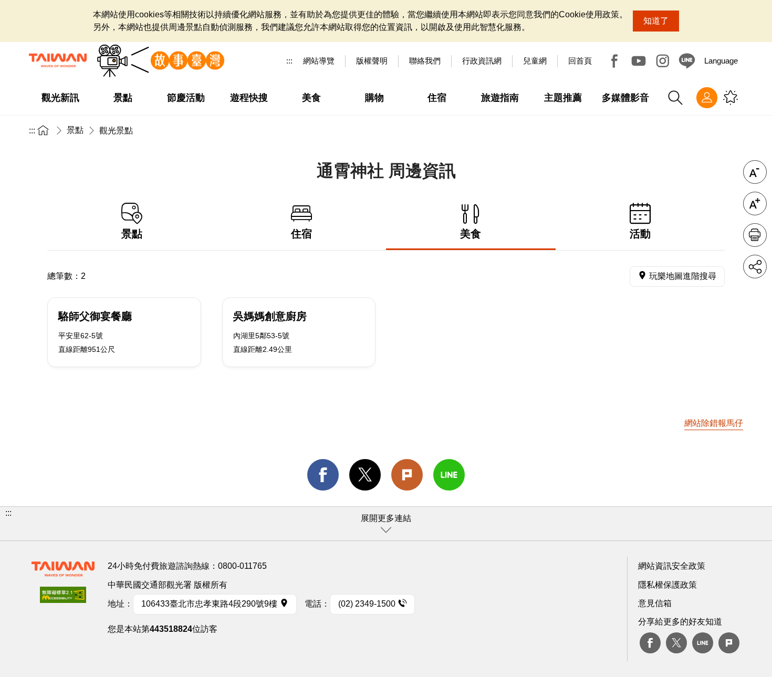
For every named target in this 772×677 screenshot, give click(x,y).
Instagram (663, 61)
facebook (323, 475)
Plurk (407, 475)
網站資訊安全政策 (671, 565)
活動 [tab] (640, 233)
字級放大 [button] (755, 203)
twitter (365, 475)
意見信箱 (655, 603)
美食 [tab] (470, 233)
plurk (728, 642)
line (449, 475)
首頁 (43, 130)
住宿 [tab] (301, 233)
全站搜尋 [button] (675, 97)
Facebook (614, 61)
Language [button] (721, 60)
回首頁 (580, 60)
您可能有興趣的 (730, 97)
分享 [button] (755, 266)
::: (289, 60)
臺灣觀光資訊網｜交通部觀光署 (58, 60)
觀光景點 (116, 130)
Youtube (639, 61)
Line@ (687, 61)
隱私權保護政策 (667, 584)
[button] (386, 523)
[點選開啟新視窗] (63, 598)
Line (702, 642)
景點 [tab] (131, 233)
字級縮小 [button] (755, 172)
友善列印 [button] (755, 235)
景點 (75, 130)
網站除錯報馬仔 (713, 423)
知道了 (656, 20)
